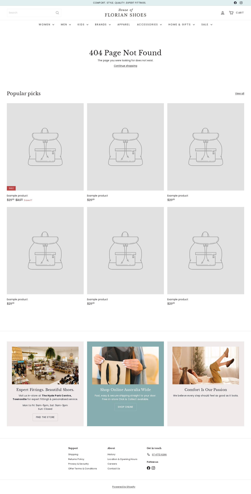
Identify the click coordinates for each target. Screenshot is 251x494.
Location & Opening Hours (122, 459)
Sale (205, 24)
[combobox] (34, 13)
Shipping (73, 454)
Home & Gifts (180, 24)
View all (239, 93)
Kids (82, 24)
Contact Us (114, 468)
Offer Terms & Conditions (82, 468)
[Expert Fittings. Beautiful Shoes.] (45, 365)
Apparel (123, 24)
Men (64, 24)
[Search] (57, 13)
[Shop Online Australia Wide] (125, 365)
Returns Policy (76, 459)
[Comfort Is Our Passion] (205, 365)
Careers (112, 463)
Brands (101, 24)
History (111, 454)
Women (45, 24)
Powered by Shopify (123, 486)
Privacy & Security (78, 463)
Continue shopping (125, 65)
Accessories (148, 24)
